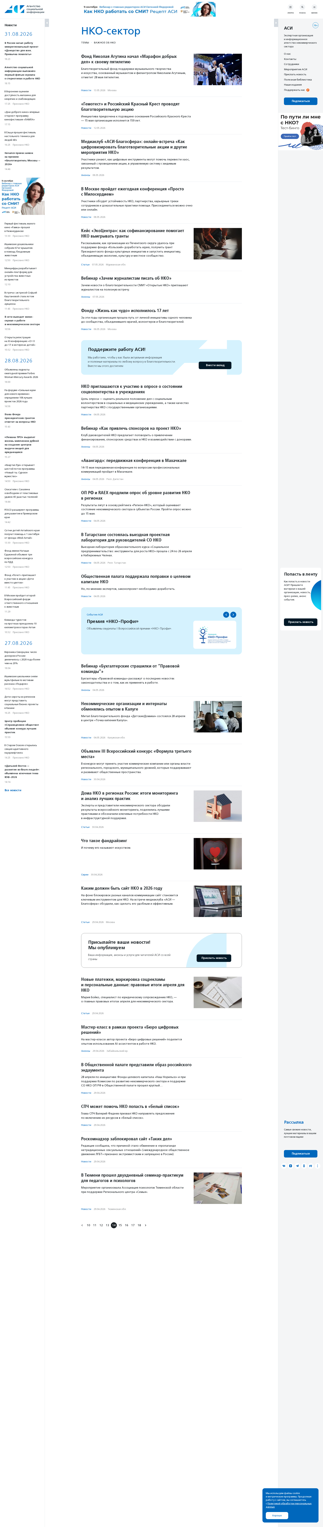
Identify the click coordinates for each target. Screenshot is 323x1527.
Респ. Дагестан (115, 479)
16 (126, 1225)
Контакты (290, 58)
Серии (84, 874)
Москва (112, 90)
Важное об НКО (105, 42)
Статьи (85, 264)
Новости (86, 90)
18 (139, 1225)
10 (88, 1225)
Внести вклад (215, 365)
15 (120, 1225)
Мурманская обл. (116, 264)
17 (133, 1225)
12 (101, 1225)
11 (94, 1225)
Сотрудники (291, 64)
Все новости (12, 790)
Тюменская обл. (117, 1209)
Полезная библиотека (298, 79)
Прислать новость (214, 958)
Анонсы (85, 175)
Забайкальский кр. (117, 1051)
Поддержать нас (294, 89)
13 (107, 1225)
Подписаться (301, 101)
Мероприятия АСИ (295, 69)
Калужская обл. (116, 737)
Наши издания (293, 84)
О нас (287, 53)
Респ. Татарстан (117, 562)
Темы (85, 42)
